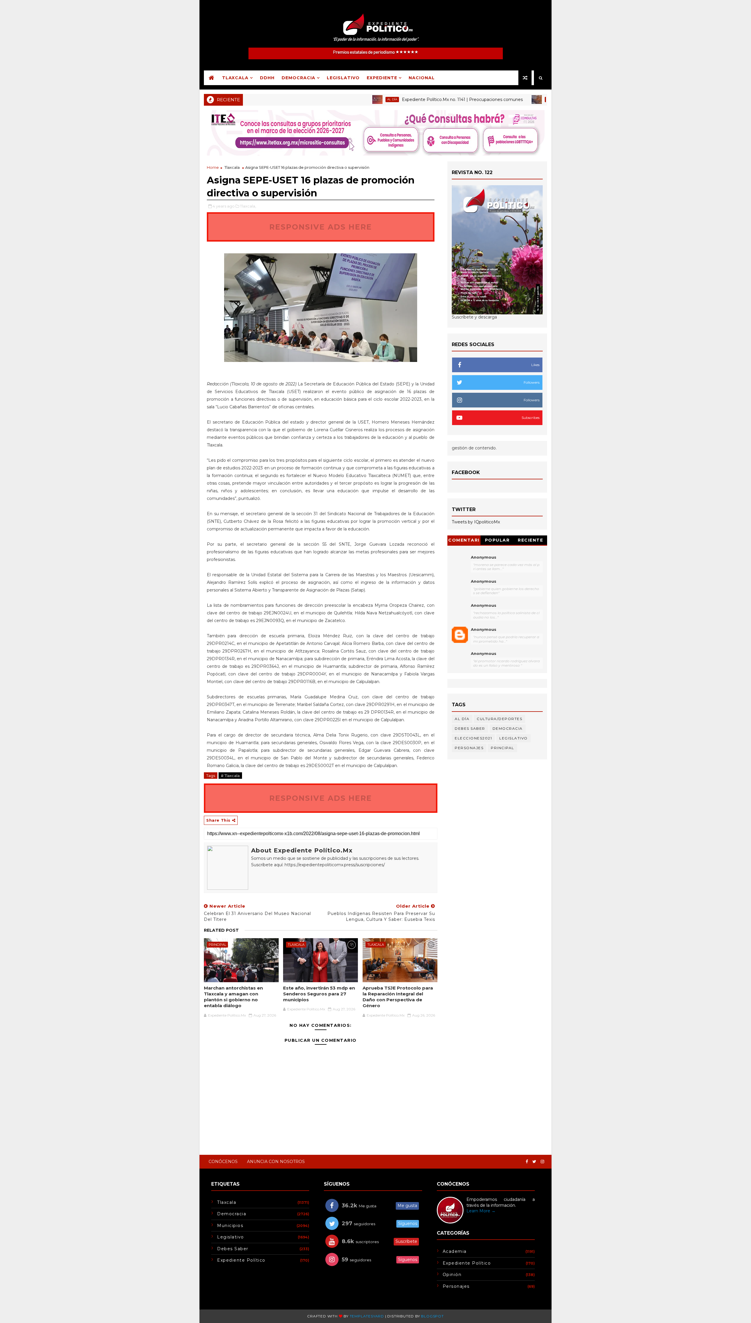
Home (213, 167)
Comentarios (464, 541)
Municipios (230, 1225)
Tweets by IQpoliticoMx (476, 522)
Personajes (469, 748)
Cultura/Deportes (499, 719)
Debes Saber (470, 728)
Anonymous (483, 557)
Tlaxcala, (248, 206)
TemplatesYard (367, 1316)
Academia (520, 99)
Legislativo (343, 77)
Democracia (298, 77)
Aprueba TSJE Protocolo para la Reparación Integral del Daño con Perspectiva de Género (398, 997)
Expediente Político (241, 1260)
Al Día (358, 99)
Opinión (452, 1274)
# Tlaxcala (230, 775)
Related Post (221, 930)
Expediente (382, 77)
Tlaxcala (235, 77)
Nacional (422, 77)
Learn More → (480, 1211)
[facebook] (527, 1161)
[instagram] (542, 1161)
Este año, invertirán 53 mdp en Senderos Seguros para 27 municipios (319, 994)
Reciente (530, 540)
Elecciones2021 (473, 738)
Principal (217, 945)
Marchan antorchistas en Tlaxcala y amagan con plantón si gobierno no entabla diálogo (233, 997)
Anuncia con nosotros (276, 1161)
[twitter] (534, 1161)
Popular (497, 540)
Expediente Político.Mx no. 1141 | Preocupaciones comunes (428, 99)
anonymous (483, 629)
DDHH (267, 77)
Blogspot (432, 1316)
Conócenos (223, 1161)
